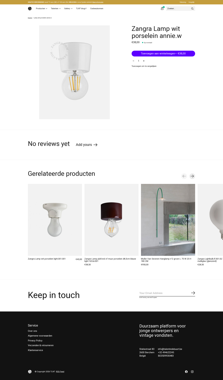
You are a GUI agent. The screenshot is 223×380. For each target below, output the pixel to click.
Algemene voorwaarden (40, 335)
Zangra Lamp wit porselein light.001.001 (47, 258)
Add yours (84, 144)
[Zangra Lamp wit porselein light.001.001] (55, 220)
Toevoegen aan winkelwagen (163, 53)
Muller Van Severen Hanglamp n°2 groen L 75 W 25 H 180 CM (166, 260)
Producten (40, 8)
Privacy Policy (35, 340)
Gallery (67, 8)
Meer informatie (97, 2)
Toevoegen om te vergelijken (144, 66)
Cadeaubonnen (96, 8)
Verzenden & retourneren (41, 345)
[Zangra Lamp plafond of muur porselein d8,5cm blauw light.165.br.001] (111, 220)
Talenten (54, 8)
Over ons (32, 331)
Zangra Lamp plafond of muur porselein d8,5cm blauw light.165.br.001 (110, 260)
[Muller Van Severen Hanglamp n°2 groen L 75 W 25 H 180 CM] (168, 220)
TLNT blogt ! (81, 8)
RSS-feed (60, 371)
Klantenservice (35, 350)
